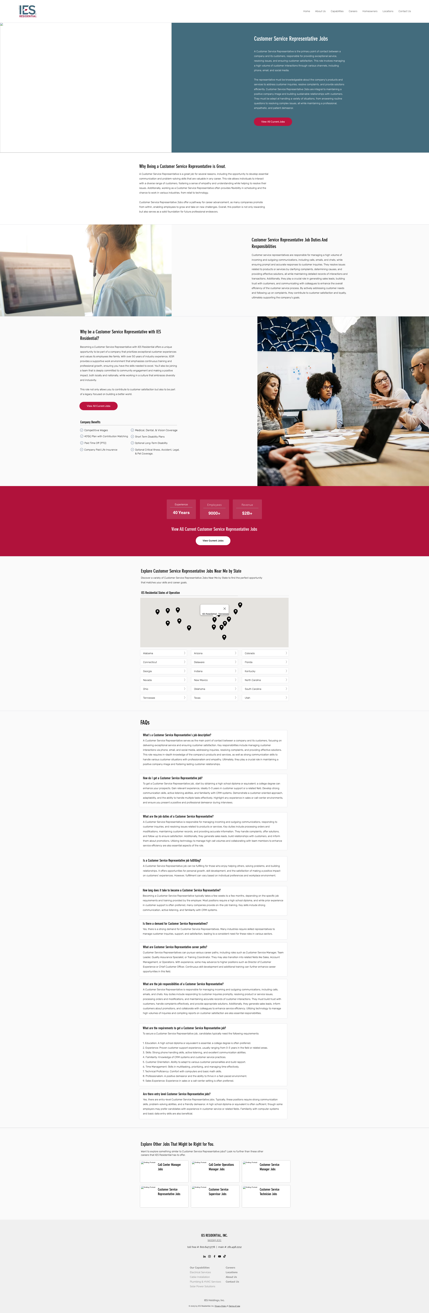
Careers (230, 1267)
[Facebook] (214, 1256)
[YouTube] (219, 1256)
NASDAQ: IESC (214, 1240)
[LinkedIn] (204, 1256)
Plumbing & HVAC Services (205, 1281)
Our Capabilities (199, 1267)
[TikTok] (224, 1256)
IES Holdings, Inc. (214, 1300)
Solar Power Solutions (202, 1286)
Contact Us (232, 1281)
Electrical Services (200, 1272)
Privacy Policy (221, 1306)
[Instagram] (209, 1256)
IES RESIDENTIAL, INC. (214, 1235)
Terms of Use (234, 1306)
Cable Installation (200, 1277)
